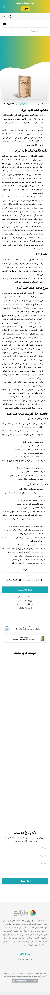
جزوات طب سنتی (25, 600)
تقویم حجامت (32, 938)
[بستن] (3, 6)
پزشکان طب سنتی (25, 604)
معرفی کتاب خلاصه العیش (29, 699)
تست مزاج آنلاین (25, 608)
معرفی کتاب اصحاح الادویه (29, 780)
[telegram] (38, 16)
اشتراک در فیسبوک (32, 580)
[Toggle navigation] (4, 23)
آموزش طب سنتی (25, 596)
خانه (40, 54)
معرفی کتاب (30, 54)
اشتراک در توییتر (11, 580)
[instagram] (43, 16)
